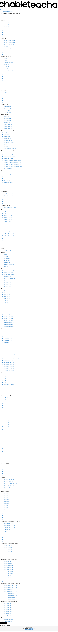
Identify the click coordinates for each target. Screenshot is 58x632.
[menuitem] (0, 10)
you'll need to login (32, 628)
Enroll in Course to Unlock (29, 629)
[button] (0, 8)
